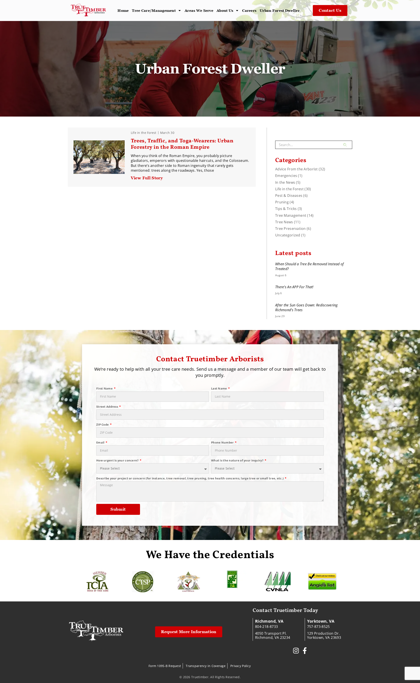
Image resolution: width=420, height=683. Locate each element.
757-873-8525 (318, 626)
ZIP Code (103, 424)
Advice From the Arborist (296, 169)
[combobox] (309, 145)
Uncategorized (287, 235)
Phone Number (222, 442)
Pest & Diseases (288, 195)
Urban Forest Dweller (280, 10)
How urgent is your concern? (117, 460)
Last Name (219, 388)
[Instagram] (296, 650)
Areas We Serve (199, 10)
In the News (285, 182)
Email (100, 442)
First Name (104, 388)
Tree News (284, 222)
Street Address (107, 407)
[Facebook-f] (304, 650)
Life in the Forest (143, 133)
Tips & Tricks (286, 208)
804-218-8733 (266, 626)
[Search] (347, 145)
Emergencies (286, 175)
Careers (249, 10)
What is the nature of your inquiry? (237, 460)
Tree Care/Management (154, 10)
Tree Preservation (290, 228)
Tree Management (290, 215)
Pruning (282, 202)
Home (123, 10)
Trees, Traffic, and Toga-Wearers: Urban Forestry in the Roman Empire (182, 144)
